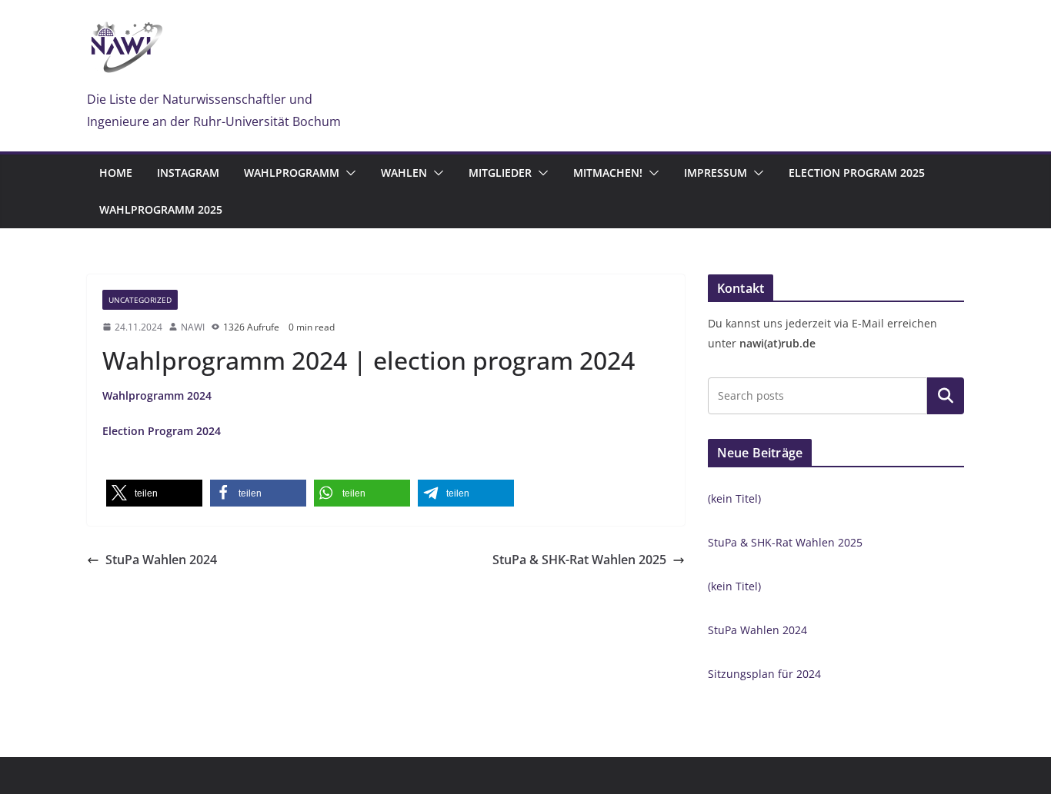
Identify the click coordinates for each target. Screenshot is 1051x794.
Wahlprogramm (291, 172)
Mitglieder (500, 172)
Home (115, 172)
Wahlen (404, 172)
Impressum (715, 172)
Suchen (945, 395)
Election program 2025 (857, 172)
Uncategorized (140, 299)
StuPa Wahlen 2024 (161, 559)
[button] (347, 173)
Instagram (188, 172)
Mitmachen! (607, 172)
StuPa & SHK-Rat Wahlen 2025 (579, 559)
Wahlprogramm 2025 (160, 209)
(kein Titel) (734, 498)
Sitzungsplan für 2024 (764, 673)
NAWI (193, 327)
